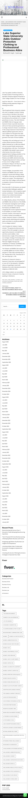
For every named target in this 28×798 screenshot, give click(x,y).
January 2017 (5, 522)
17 (4, 326)
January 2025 (5, 385)
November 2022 (6, 458)
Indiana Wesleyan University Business (11, 712)
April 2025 (4, 377)
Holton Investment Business (9, 704)
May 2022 (4, 475)
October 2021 (5, 490)
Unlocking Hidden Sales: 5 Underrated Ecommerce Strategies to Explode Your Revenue (12, 548)
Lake (21, 279)
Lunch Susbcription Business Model (11, 723)
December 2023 (6, 420)
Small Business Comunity (9, 756)
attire (9, 279)
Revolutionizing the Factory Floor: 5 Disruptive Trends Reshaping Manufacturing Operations (13, 532)
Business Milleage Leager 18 (9, 678)
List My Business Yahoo (8, 720)
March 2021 (5, 510)
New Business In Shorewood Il (10, 744)
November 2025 (6, 359)
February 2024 (5, 414)
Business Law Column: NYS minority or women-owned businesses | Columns (14, 294)
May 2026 (4, 350)
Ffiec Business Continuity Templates (11, 693)
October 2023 (5, 426)
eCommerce (5, 593)
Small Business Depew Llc (9, 763)
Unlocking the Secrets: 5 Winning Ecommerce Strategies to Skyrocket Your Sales (13, 554)
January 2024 (5, 417)
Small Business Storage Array (10, 779)
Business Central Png (8, 663)
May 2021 (4, 504)
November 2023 (6, 423)
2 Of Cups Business (7, 621)
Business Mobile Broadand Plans (11, 682)
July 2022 (4, 470)
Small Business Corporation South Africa (13, 760)
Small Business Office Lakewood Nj (11, 771)
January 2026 (5, 353)
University (9, 282)
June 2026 (4, 347)
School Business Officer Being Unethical (12, 748)
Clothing (18, 279)
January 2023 (5, 452)
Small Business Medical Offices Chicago (12, 767)
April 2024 (4, 409)
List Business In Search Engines (10, 716)
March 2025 (5, 379)
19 (10, 326)
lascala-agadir (5, 788)
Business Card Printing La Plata (10, 651)
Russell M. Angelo (10, 53)
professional (10, 281)
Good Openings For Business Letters (12, 701)
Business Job (5, 587)
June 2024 (4, 403)
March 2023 (5, 446)
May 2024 (4, 406)
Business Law (5, 590)
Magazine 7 (15, 795)
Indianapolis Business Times (9, 708)
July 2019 (4, 513)
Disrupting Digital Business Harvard (11, 689)
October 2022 (5, 461)
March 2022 (5, 481)
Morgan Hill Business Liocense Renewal (12, 727)
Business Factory (6, 584)
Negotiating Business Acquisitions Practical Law (13, 736)
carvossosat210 (6, 789)
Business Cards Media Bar (9, 655)
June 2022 (4, 473)
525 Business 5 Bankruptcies (9, 625)
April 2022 (4, 478)
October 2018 (5, 519)
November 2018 (6, 516)
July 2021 (4, 499)
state (21, 281)
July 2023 (4, 435)
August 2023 (5, 432)
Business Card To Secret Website (11, 659)
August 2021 (5, 496)
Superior (4, 282)
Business (13, 279)
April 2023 (4, 443)
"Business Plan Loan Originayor (10, 617)
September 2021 (6, 493)
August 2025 (5, 365)
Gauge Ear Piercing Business (9, 697)
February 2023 (5, 449)
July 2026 (4, 345)
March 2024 (5, 411)
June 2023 (4, 438)
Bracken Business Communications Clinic (12, 632)
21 (17, 326)
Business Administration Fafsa (10, 640)
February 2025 (5, 382)
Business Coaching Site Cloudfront (11, 666)
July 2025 (4, 368)
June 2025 (4, 371)
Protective (16, 281)
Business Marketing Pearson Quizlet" (12, 674)
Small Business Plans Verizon (10, 775)
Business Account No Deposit (16, 636)
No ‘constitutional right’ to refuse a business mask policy (12, 288)
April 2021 (4, 507)
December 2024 (6, 388)
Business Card (6, 647)
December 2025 (6, 356)
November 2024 (6, 391)
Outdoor (4, 281)
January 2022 (5, 487)
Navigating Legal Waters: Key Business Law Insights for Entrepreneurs (13, 542)
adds (6, 279)
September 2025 (6, 362)
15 (20, 323)
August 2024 (5, 397)
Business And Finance (7, 578)
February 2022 (5, 484)
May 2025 (4, 374)
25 (7, 329)
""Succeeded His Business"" (9, 613)
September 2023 (6, 429)
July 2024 (4, 400)
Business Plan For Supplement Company (12, 685)
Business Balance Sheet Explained (11, 644)
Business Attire (8, 30)
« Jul (3, 334)
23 (24, 326)
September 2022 (6, 464)
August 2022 (5, 467)
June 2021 (4, 502)
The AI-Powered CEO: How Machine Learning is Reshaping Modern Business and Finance (13, 538)
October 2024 (5, 394)
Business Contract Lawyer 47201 (10, 670)
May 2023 (4, 440)
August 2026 (5, 342)
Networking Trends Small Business (11, 741)
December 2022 (6, 455)
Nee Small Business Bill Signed (10, 731)
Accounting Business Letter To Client (12, 628)
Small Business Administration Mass (11, 752)
